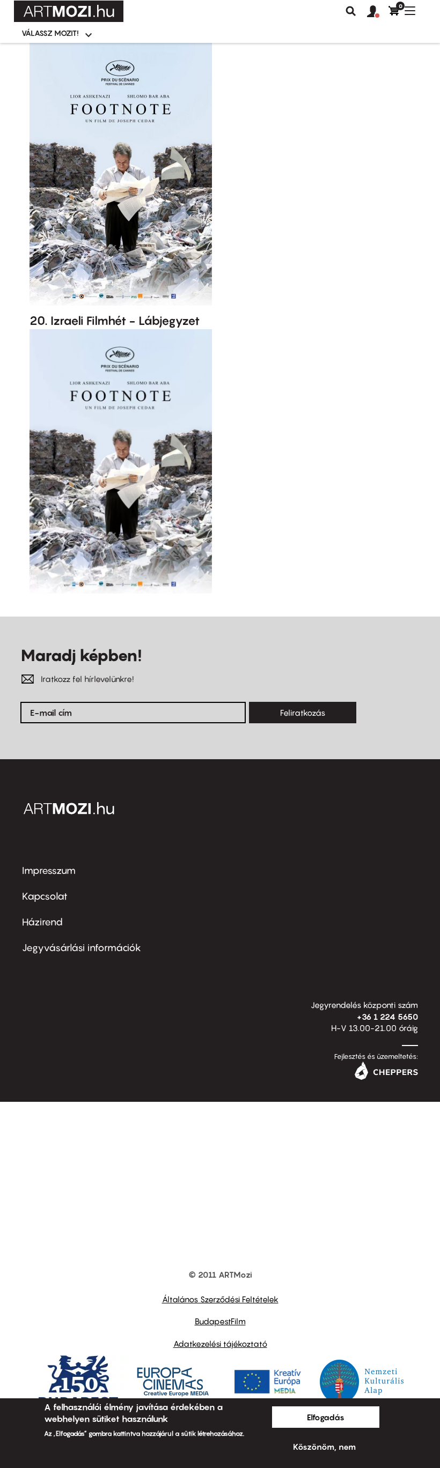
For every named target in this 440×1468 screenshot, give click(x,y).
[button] (377, 12)
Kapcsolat (45, 896)
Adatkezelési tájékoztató (220, 1343)
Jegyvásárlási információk (81, 947)
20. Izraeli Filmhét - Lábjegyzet (115, 321)
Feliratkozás (302, 712)
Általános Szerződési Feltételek (220, 1299)
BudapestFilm (220, 1321)
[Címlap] (68, 11)
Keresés (351, 11)
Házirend (42, 922)
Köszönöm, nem (324, 1446)
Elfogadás (325, 1417)
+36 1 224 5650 (387, 1016)
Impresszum (49, 870)
